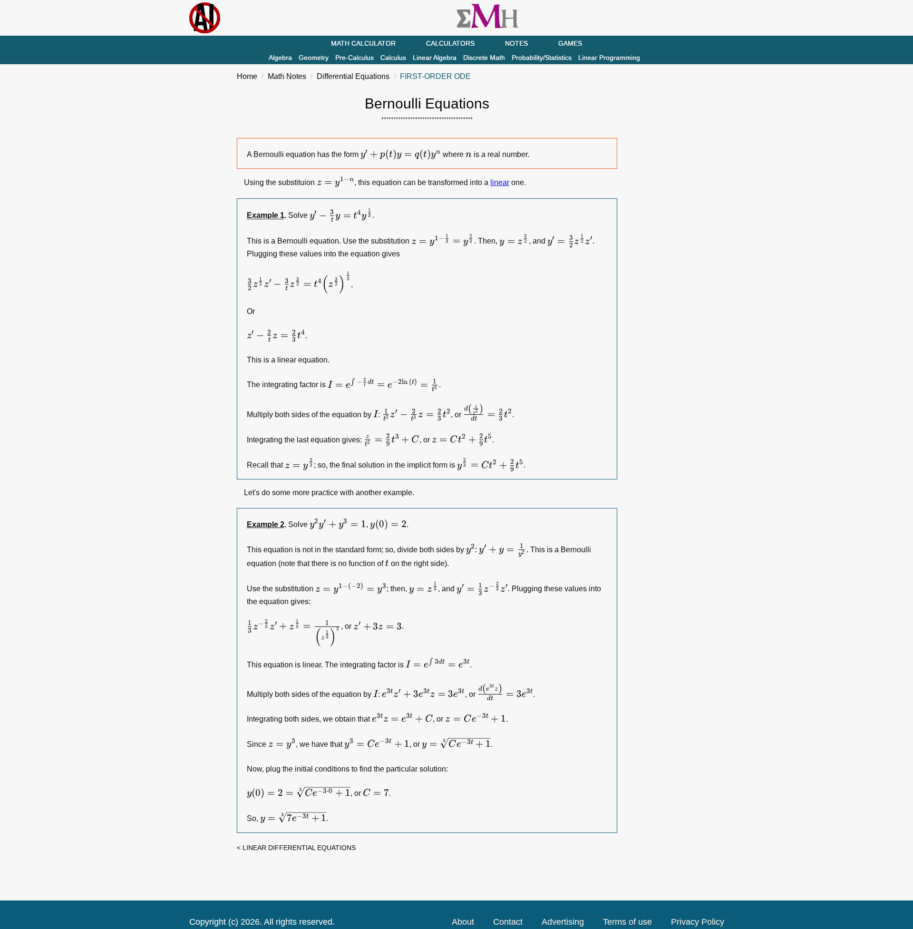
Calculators (450, 43)
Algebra (280, 57)
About (463, 922)
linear (499, 182)
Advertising (563, 922)
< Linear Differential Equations (296, 847)
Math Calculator (363, 43)
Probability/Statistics (542, 57)
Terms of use (627, 922)
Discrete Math (484, 57)
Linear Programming (609, 57)
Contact (508, 922)
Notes (516, 43)
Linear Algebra (434, 57)
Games (570, 43)
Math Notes (287, 76)
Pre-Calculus (354, 57)
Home (247, 76)
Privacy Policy (697, 922)
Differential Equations (353, 76)
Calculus (393, 57)
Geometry (314, 57)
